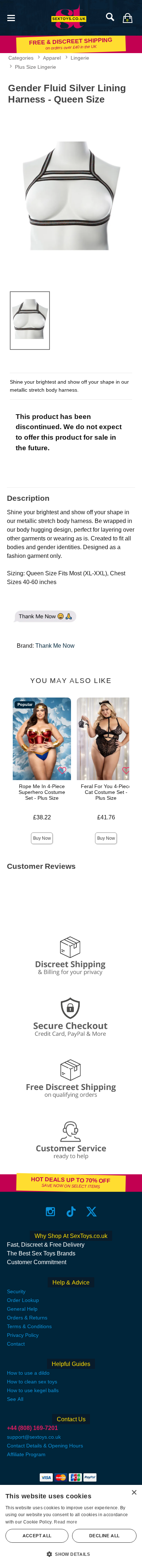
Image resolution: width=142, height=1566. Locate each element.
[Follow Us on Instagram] (50, 1211)
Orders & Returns (27, 1317)
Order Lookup (23, 1300)
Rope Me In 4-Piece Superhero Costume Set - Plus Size (42, 792)
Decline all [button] (104, 1535)
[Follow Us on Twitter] (91, 1211)
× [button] (134, 1492)
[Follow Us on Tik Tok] (71, 1211)
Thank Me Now (55, 645)
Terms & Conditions (29, 1326)
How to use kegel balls (33, 1390)
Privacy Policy (23, 1335)
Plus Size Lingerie (35, 67)
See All (15, 1399)
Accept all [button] (37, 1535)
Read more (65, 1522)
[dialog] (71, 1525)
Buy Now (42, 838)
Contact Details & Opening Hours (45, 1445)
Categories (20, 58)
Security (16, 1291)
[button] (11, 17)
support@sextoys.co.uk (34, 1437)
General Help (22, 1309)
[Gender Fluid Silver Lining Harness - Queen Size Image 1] (71, 196)
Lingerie (80, 58)
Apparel (52, 58)
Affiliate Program (26, 1454)
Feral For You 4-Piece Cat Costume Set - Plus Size (106, 792)
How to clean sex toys (32, 1381)
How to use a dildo (28, 1373)
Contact (16, 1344)
